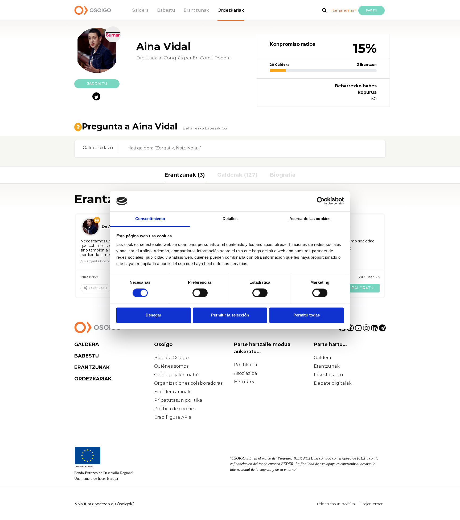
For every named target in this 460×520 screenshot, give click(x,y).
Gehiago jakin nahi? (177, 374)
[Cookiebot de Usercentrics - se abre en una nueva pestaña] (320, 201)
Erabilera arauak (172, 391)
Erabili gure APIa (172, 417)
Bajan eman (372, 503)
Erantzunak (196, 10)
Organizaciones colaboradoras (188, 383)
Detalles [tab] (230, 218)
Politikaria (245, 364)
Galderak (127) (237, 175)
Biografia (282, 175)
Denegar (153, 315)
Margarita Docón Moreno (104, 261)
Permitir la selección (230, 315)
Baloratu (362, 288)
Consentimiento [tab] (150, 218)
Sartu (371, 10)
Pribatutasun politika (178, 400)
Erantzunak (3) (185, 175)
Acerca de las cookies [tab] (309, 218)
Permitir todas (306, 315)
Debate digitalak (333, 383)
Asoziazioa (245, 373)
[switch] (200, 293)
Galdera (140, 10)
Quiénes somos (171, 366)
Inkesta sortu (328, 374)
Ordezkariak (230, 10)
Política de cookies (175, 408)
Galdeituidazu (98, 147)
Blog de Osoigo (171, 357)
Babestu (166, 10)
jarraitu (97, 83)
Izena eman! (343, 10)
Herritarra (245, 381)
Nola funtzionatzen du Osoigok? (104, 504)
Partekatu (97, 288)
